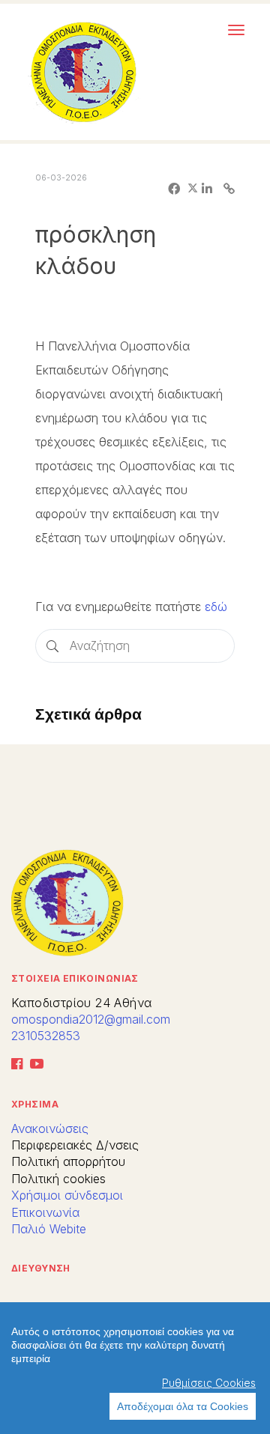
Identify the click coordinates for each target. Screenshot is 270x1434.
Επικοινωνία (45, 1212)
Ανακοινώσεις (49, 1128)
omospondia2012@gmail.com (90, 1019)
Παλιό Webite (48, 1228)
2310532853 (45, 1035)
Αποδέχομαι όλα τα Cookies (182, 1406)
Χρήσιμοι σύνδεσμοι (67, 1195)
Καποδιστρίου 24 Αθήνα (81, 1002)
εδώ (214, 606)
